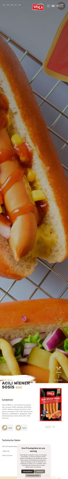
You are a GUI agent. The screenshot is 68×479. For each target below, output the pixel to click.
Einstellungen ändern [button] (33, 475)
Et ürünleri (58, 380)
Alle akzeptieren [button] (27, 471)
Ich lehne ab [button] (39, 471)
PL (16, 5)
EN (12, 5)
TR (8, 5)
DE (4, 5)
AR (20, 5)
